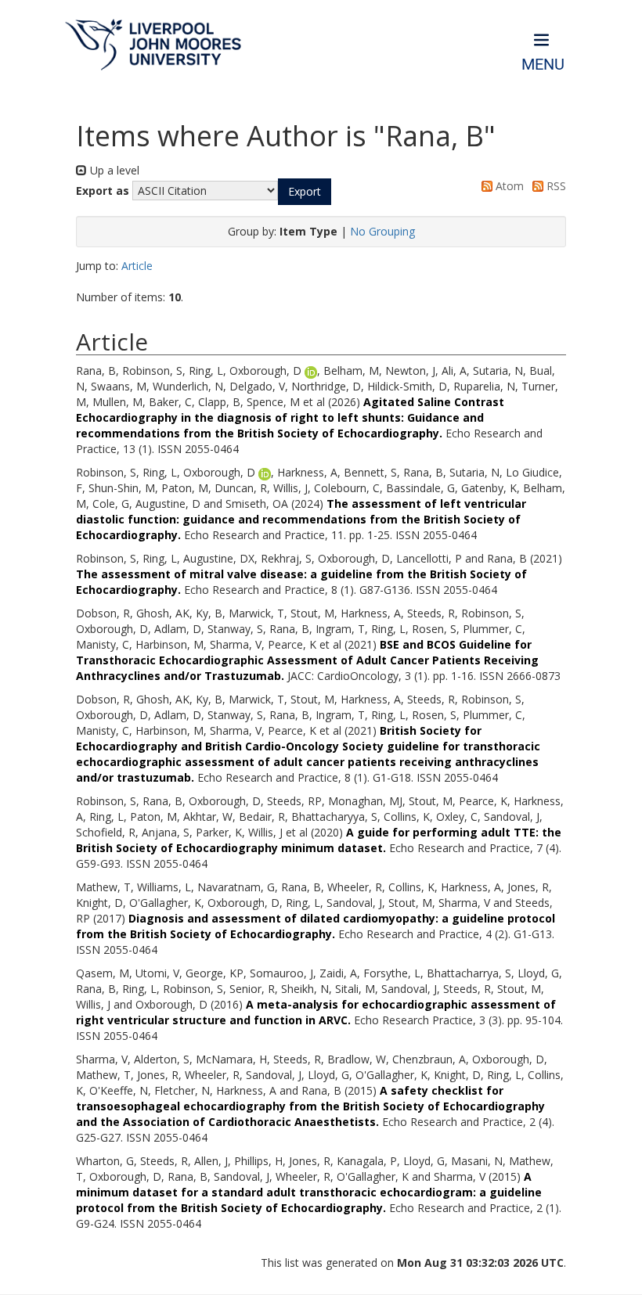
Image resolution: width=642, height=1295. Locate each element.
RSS (554, 185)
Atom (508, 185)
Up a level (113, 170)
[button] (304, 191)
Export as (102, 190)
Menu (542, 65)
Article (137, 265)
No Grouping (382, 231)
